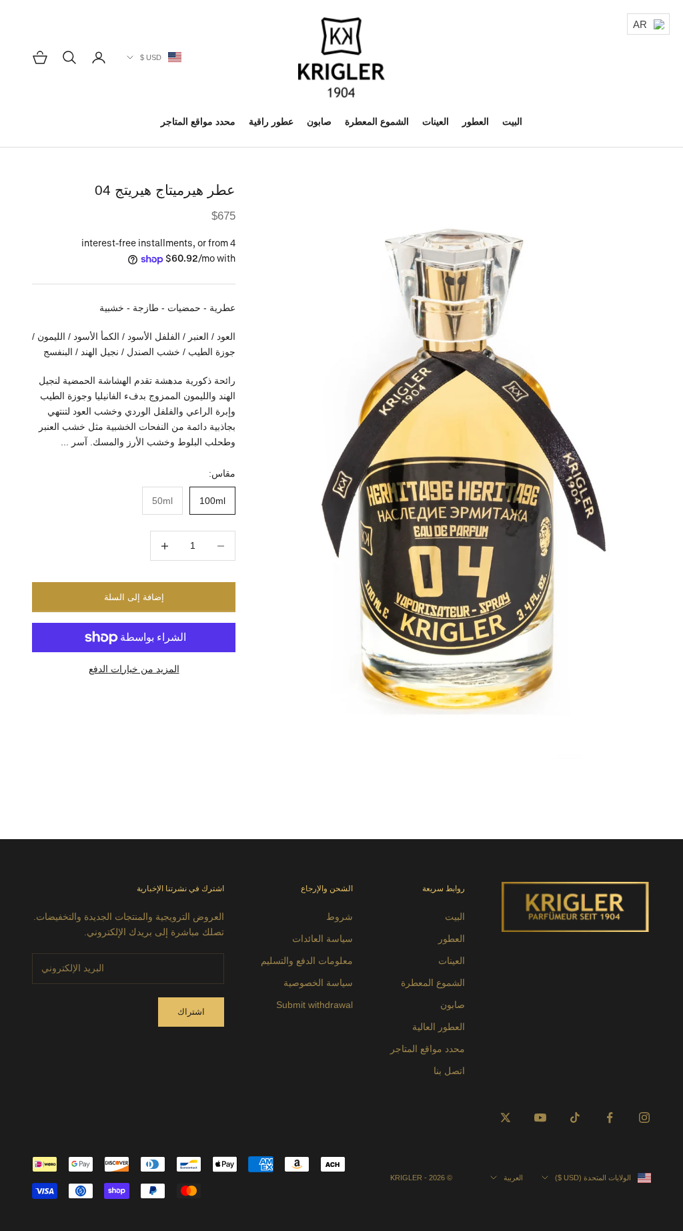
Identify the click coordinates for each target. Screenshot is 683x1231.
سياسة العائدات (322, 938)
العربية (513, 1178)
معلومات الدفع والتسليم (307, 960)
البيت (512, 121)
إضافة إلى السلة (134, 597)
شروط (339, 916)
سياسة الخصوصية (318, 982)
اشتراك (191, 1012)
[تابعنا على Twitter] (505, 1117)
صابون (319, 121)
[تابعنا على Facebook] (609, 1117)
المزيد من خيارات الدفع (134, 669)
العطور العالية (438, 1026)
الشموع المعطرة (377, 121)
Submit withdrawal (314, 1004)
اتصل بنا (449, 1070)
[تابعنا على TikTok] (575, 1117)
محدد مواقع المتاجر (198, 121)
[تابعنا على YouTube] (540, 1117)
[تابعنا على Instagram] (644, 1117)
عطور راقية (271, 121)
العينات (435, 121)
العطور (475, 121)
